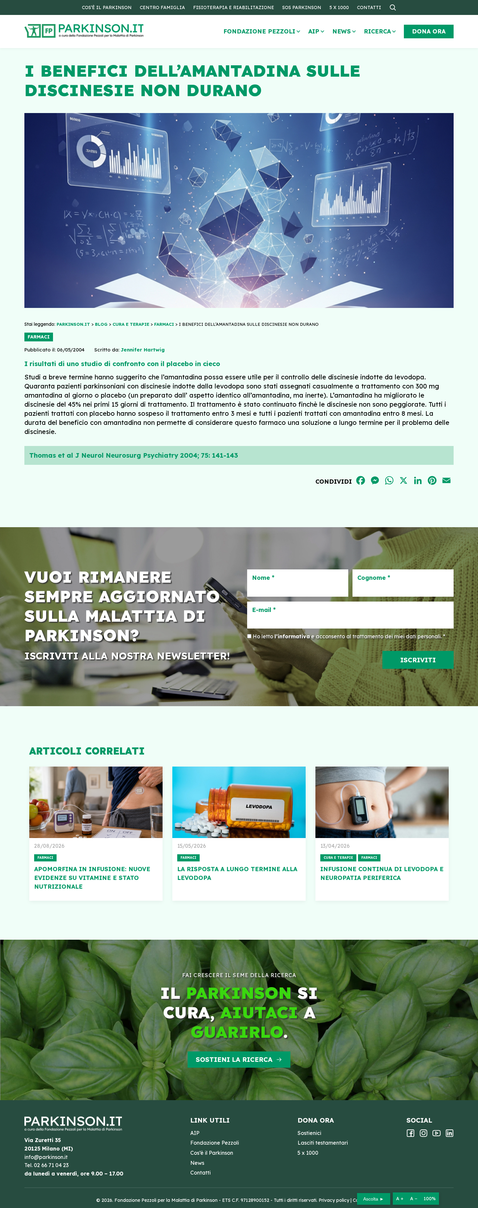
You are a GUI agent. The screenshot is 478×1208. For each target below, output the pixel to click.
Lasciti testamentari (323, 1142)
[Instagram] (423, 1135)
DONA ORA (428, 31)
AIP (313, 31)
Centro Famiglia (162, 7)
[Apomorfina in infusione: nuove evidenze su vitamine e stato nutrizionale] (96, 802)
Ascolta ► (373, 1199)
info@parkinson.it (46, 1157)
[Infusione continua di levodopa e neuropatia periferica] (382, 802)
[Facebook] (410, 1135)
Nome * (263, 577)
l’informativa (292, 636)
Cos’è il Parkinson (107, 7)
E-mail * (264, 610)
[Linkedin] (449, 1135)
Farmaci (39, 337)
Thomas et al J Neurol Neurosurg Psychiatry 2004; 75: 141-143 (133, 455)
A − (413, 1199)
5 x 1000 (339, 7)
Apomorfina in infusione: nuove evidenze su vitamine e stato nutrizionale (92, 877)
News (341, 31)
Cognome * (373, 577)
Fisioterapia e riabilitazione (233, 7)
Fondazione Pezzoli (259, 31)
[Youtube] (436, 1135)
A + (400, 1199)
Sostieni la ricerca (234, 1059)
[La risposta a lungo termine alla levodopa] (239, 802)
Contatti (369, 7)
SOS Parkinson (301, 7)
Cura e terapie (338, 858)
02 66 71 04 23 (51, 1165)
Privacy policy (334, 1200)
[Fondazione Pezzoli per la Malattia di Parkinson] (103, 31)
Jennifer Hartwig (143, 350)
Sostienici (309, 1133)
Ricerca (377, 31)
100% (430, 1199)
